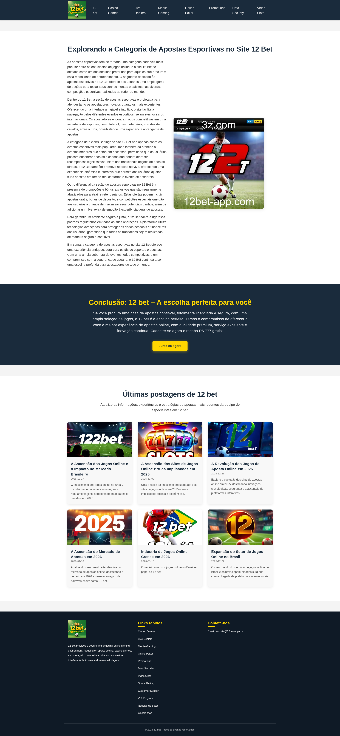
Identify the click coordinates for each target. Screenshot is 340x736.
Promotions (217, 8)
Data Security (238, 10)
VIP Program (145, 698)
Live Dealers (140, 10)
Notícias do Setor (148, 705)
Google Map (145, 712)
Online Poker (189, 10)
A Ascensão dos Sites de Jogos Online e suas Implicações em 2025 (169, 469)
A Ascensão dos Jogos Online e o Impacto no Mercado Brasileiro (99, 469)
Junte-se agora (170, 346)
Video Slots (261, 10)
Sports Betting (146, 683)
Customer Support (148, 690)
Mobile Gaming (163, 10)
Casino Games (113, 10)
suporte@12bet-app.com (230, 631)
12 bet (95, 10)
